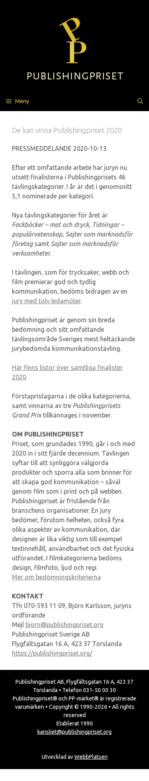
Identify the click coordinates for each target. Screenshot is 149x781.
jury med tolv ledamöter (46, 300)
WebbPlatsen (91, 757)
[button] (140, 101)
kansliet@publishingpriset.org (74, 732)
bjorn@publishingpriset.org (64, 624)
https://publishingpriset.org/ (52, 653)
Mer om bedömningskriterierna (56, 577)
